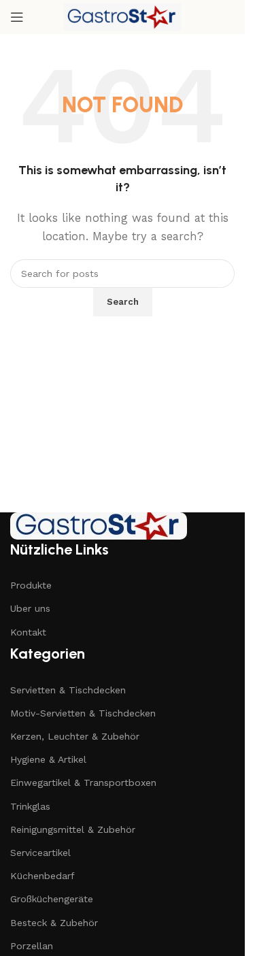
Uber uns (30, 608)
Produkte (31, 585)
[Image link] (98, 524)
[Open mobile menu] (17, 17)
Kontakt (28, 632)
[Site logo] (123, 16)
